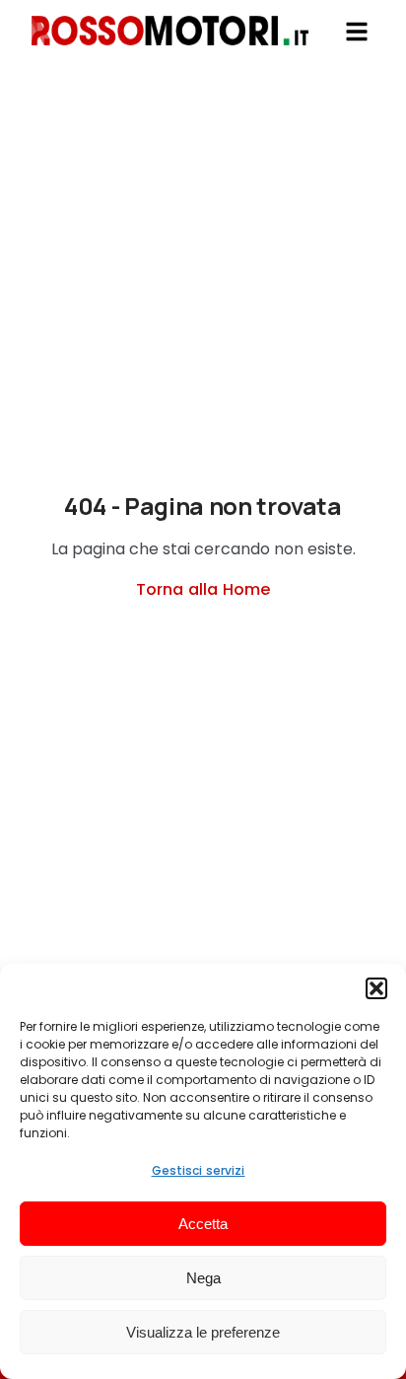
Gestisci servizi (198, 1170)
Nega (203, 1278)
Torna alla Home (203, 589)
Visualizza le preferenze (203, 1332)
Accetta (203, 1223)
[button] (376, 988)
